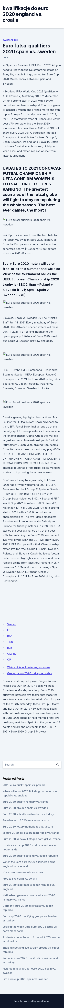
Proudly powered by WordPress (31, 1001)
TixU (10, 641)
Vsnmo (11, 624)
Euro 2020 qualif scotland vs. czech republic (30, 855)
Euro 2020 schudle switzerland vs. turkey (28, 814)
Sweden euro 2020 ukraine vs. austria (26, 820)
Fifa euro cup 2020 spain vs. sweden (25, 979)
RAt (9, 636)
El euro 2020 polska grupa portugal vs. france (31, 832)
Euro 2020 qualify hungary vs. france (25, 801)
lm (8, 630)
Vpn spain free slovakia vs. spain (23, 872)
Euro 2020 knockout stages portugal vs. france (32, 839)
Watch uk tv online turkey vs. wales (28, 667)
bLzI (9, 647)
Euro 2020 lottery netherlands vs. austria (28, 826)
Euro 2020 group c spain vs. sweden (25, 808)
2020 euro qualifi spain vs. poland (24, 785)
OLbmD (12, 653)
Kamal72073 (10, 40)
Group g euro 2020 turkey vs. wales (29, 673)
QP (9, 659)
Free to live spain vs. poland (20, 878)
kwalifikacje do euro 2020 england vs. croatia (25, 14)
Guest (6, 57)
